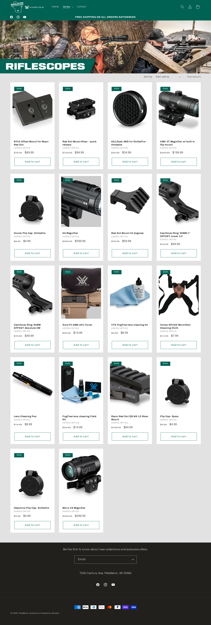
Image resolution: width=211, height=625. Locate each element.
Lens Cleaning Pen (25, 416)
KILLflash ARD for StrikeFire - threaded (129, 143)
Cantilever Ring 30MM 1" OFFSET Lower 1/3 (175, 235)
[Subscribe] (132, 559)
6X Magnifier (70, 233)
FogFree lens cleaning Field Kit (79, 418)
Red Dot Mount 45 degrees (127, 233)
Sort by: (148, 77)
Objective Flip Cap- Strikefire (31, 508)
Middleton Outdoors (29, 613)
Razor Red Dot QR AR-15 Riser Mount (129, 418)
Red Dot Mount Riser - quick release (79, 143)
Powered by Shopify (49, 613)
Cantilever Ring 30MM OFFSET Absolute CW (27, 326)
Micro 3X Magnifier (73, 508)
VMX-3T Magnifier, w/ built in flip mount (177, 143)
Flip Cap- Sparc (169, 416)
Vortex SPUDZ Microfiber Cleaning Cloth (175, 326)
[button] (68, 7)
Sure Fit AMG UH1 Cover (77, 324)
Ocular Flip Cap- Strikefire (29, 233)
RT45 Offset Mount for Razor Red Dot (31, 143)
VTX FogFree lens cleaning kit (129, 324)
